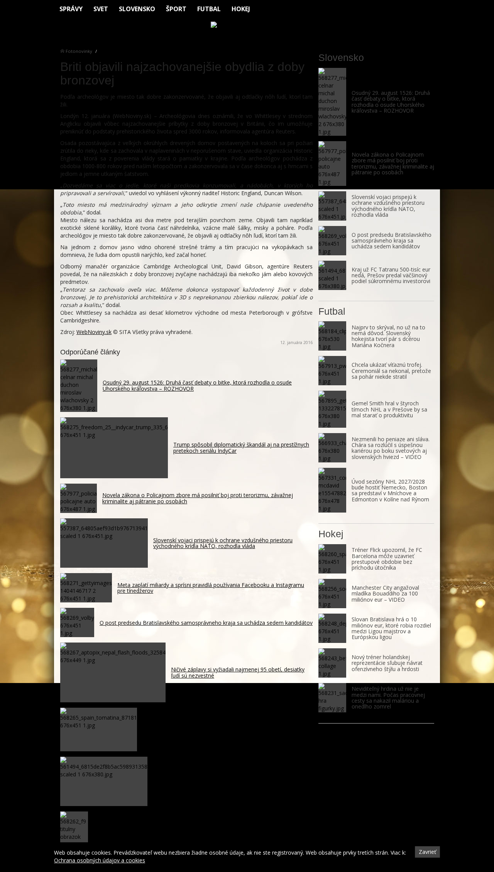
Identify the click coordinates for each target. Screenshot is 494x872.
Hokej (241, 9)
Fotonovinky (79, 51)
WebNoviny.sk (94, 332)
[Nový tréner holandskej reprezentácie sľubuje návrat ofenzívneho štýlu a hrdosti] (332, 663)
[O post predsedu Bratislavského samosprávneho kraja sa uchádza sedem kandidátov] (332, 240)
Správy (71, 9)
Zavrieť (427, 851)
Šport (176, 9)
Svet (100, 9)
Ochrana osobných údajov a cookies (99, 860)
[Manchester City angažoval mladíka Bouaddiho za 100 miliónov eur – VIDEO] (332, 593)
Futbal (209, 9)
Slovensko (137, 9)
